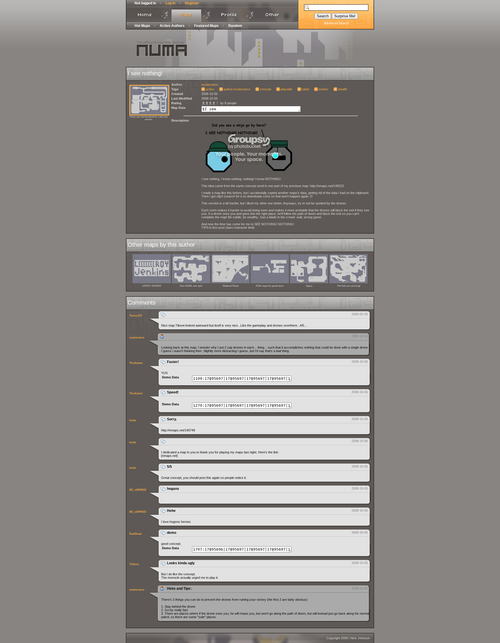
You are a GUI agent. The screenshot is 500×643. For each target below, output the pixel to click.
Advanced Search (336, 23)
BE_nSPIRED (137, 489)
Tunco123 (135, 315)
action (210, 89)
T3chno (134, 564)
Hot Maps (142, 26)
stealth (342, 89)
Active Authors (172, 26)
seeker (323, 89)
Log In (170, 3)
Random (235, 26)
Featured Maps (206, 26)
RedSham (135, 533)
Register (192, 3)
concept (265, 89)
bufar (132, 420)
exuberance (209, 84)
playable (286, 89)
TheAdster (136, 363)
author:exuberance (237, 89)
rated (305, 89)
